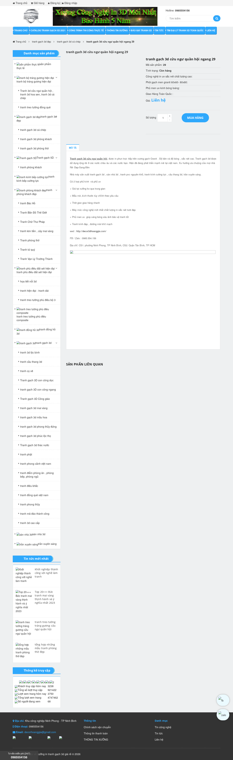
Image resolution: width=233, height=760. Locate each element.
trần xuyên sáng (47, 544)
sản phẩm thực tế (34, 66)
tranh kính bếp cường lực (35, 178)
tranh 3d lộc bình (30, 352)
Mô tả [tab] (72, 147)
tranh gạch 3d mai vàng (34, 408)
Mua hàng (195, 118)
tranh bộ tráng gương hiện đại (34, 81)
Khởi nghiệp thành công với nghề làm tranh (46, 573)
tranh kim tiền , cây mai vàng (36, 231)
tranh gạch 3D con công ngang (38, 389)
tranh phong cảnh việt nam (35, 463)
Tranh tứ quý (27, 249)
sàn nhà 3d (38, 534)
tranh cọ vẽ (26, 371)
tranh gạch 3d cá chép (68, 41)
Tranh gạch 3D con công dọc (37, 380)
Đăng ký (55, 3)
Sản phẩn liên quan (84, 364)
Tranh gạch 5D (45, 157)
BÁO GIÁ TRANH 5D (141, 30)
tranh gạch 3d (43, 343)
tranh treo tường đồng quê (35, 107)
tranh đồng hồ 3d (36, 331)
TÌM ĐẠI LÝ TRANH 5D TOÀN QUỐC (185, 30)
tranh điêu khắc (29, 486)
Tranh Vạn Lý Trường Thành (36, 259)
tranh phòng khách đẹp (34, 192)
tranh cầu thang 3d (31, 361)
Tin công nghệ (163, 727)
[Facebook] (20, 737)
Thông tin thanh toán (96, 733)
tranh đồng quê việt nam (34, 495)
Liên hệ (211, 30)
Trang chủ (21, 3)
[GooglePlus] (37, 737)
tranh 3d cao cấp (30, 523)
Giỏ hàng (39, 3)
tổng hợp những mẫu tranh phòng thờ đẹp (46, 648)
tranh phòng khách (31, 167)
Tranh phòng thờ (29, 240)
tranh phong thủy (30, 504)
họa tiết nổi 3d (28, 281)
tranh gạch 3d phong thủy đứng (38, 426)
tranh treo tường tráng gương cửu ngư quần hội (45, 625)
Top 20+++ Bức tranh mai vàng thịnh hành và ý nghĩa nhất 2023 (45, 597)
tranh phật (26, 454)
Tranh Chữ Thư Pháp (32, 222)
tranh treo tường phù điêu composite (31, 318)
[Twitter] (52, 737)
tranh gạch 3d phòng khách (36, 139)
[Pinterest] (65, 737)
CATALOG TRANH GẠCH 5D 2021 (48, 30)
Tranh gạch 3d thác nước (34, 445)
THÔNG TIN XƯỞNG (117, 30)
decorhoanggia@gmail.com (40, 732)
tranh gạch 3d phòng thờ (34, 148)
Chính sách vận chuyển (97, 727)
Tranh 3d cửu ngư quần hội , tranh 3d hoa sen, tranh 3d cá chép (37, 94)
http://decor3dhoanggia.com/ (91, 231)
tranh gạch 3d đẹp (41, 41)
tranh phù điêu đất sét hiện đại (34, 272)
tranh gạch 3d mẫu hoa (33, 417)
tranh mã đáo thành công (34, 513)
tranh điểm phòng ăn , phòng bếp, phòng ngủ (37, 474)
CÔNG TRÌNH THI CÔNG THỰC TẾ (86, 30)
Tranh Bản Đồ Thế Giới (33, 212)
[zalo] (223, 714)
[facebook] (223, 700)
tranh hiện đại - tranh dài (34, 290)
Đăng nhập (70, 3)
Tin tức (159, 30)
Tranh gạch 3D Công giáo (35, 399)
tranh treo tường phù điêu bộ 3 (38, 300)
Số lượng (151, 117)
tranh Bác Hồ (27, 203)
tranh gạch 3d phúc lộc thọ (35, 436)
